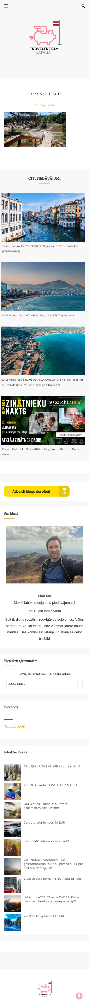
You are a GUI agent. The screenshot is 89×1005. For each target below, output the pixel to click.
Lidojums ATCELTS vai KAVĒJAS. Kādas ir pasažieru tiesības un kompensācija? (53, 899)
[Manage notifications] (79, 996)
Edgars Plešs (44, 596)
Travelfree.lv (14, 727)
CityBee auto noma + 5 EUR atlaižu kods (53, 878)
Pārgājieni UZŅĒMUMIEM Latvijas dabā (52, 766)
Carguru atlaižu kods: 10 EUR (44, 822)
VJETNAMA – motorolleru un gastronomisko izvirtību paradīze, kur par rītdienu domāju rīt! (53, 864)
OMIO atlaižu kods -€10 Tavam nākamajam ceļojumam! (46, 806)
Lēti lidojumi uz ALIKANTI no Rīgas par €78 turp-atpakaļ (38, 315)
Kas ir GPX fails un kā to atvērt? (46, 841)
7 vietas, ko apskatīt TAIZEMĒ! (45, 916)
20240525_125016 (44, 94)
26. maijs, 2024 (44, 105)
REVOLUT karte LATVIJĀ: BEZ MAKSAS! (52, 785)
